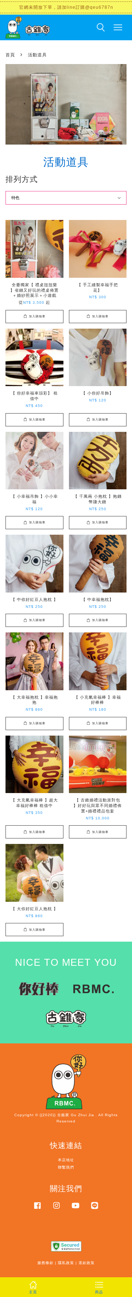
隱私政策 (66, 1263)
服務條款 (45, 1263)
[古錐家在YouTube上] (75, 1209)
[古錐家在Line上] (94, 1209)
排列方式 (22, 179)
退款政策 (86, 1263)
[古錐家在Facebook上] (37, 1209)
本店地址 (66, 1160)
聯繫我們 (66, 1167)
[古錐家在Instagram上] (56, 1209)
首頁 (10, 54)
